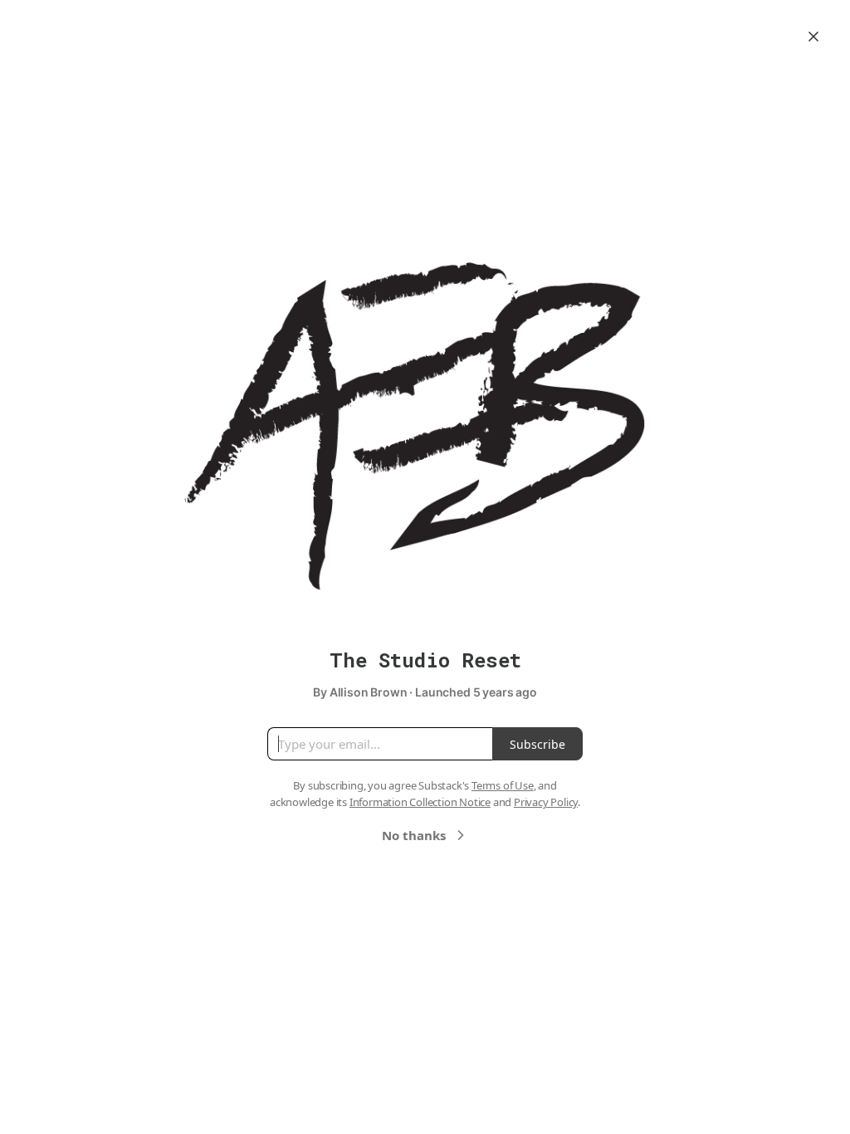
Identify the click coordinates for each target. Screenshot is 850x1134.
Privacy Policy (546, 801)
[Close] (813, 36)
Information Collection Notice (420, 801)
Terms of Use (502, 785)
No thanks (414, 835)
